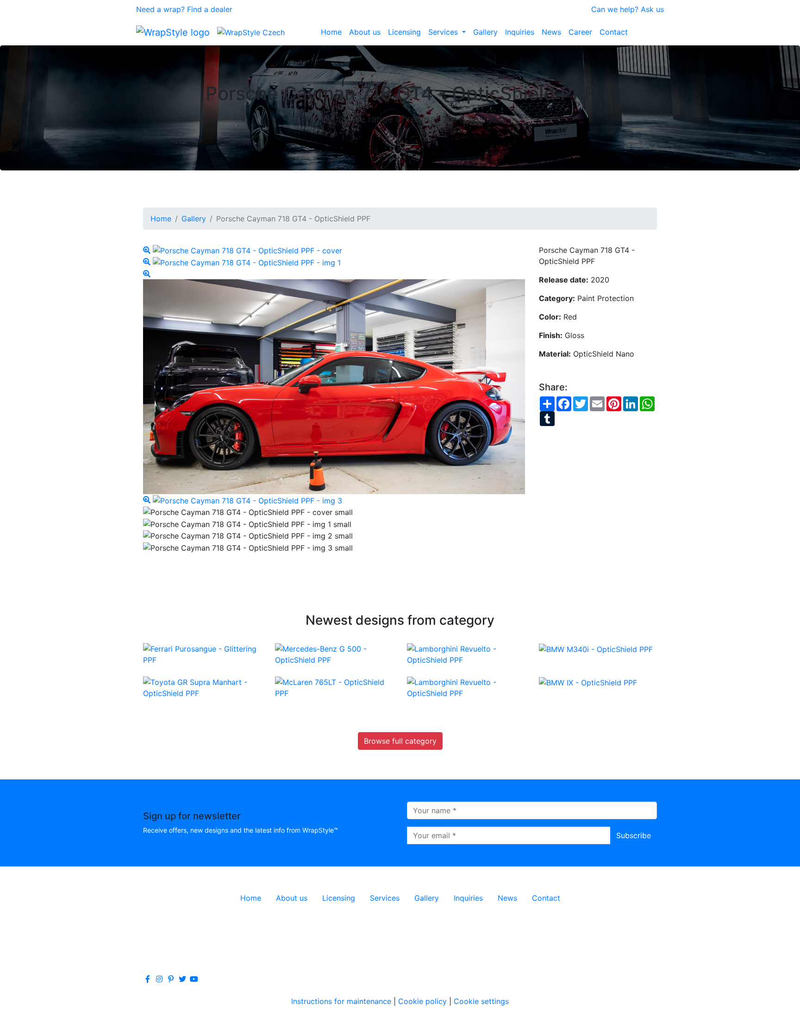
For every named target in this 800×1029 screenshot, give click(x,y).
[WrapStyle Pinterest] (170, 979)
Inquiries (519, 32)
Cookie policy (422, 1001)
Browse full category (400, 741)
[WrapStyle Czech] (251, 32)
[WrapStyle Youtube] (194, 979)
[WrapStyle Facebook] (147, 979)
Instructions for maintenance (341, 1001)
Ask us (652, 9)
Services (444, 32)
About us (365, 32)
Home (331, 32)
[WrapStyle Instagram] (159, 979)
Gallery (485, 32)
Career (580, 32)
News (551, 32)
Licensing (404, 32)
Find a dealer (209, 9)
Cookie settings (481, 1001)
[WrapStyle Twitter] (182, 979)
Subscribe (633, 835)
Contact (614, 32)
